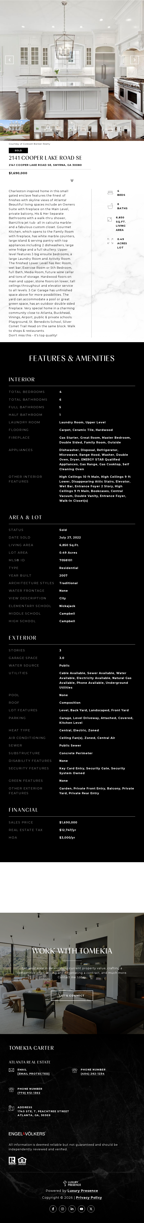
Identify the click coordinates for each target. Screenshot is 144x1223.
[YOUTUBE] (81, 1208)
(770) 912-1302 (29, 1092)
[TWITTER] (90, 1208)
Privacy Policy (89, 1198)
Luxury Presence (83, 1191)
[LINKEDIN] (72, 1208)
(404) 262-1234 (93, 1073)
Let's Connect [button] (72, 995)
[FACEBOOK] (53, 1208)
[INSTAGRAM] (62, 1208)
